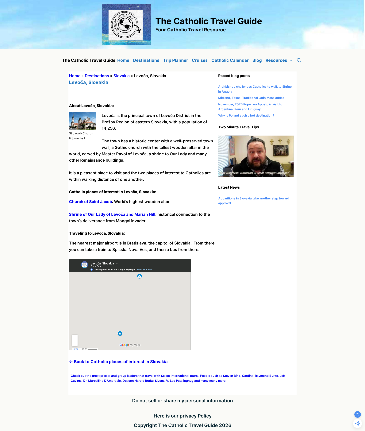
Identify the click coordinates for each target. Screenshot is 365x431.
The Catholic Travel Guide (208, 21)
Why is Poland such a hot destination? (246, 115)
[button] (299, 60)
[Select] (256, 176)
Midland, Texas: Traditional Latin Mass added (251, 98)
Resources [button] (276, 60)
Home (123, 60)
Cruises (200, 60)
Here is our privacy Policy (183, 416)
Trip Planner (175, 60)
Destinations (146, 60)
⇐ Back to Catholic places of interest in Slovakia (118, 361)
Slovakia (121, 75)
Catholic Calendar (230, 60)
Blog (257, 60)
